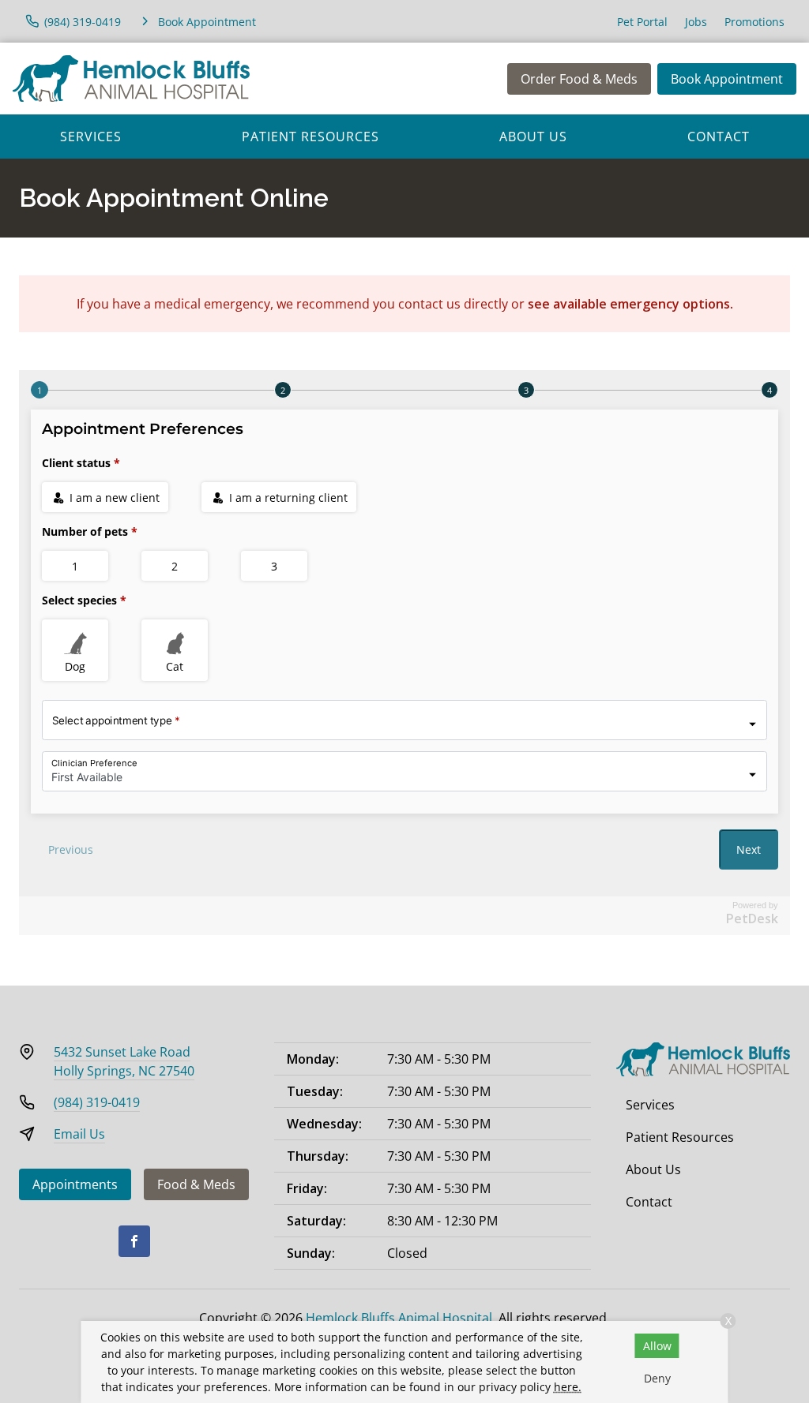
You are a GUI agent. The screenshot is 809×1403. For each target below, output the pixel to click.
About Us (533, 136)
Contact (718, 136)
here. (567, 1386)
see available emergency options (629, 303)
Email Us (79, 1134)
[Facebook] (134, 1241)
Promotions (754, 21)
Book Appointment (727, 79)
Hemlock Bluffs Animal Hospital (399, 1317)
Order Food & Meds (579, 79)
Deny (657, 1378)
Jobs (696, 21)
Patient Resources (310, 136)
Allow (657, 1345)
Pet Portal (642, 21)
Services (91, 136)
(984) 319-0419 (97, 1102)
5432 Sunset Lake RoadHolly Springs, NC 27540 (124, 1061)
